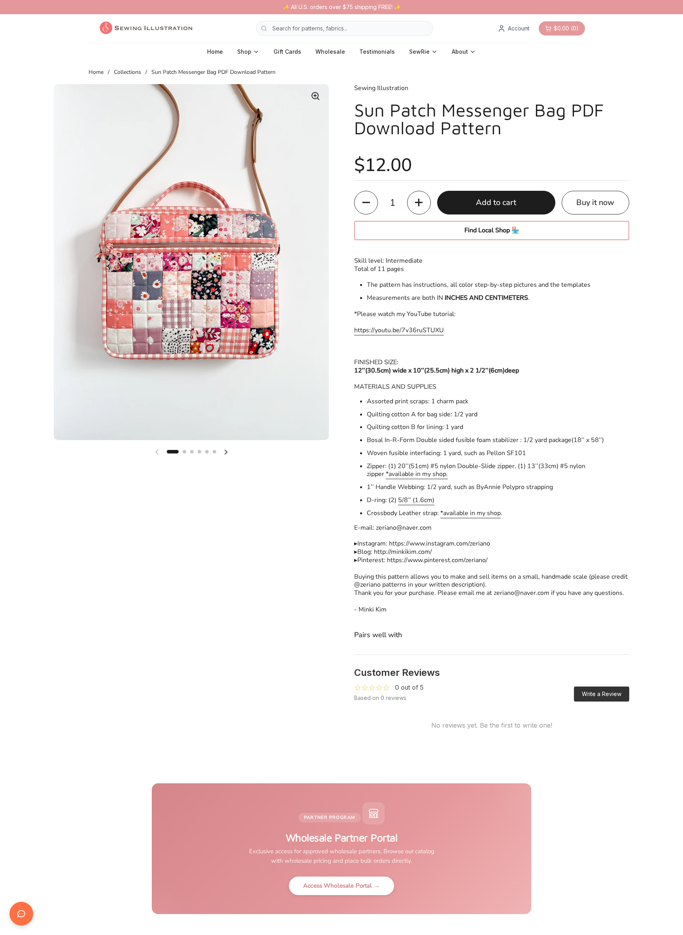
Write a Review (601, 693)
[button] (173, 451)
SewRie (419, 51)
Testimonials (377, 51)
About (460, 51)
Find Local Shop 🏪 (491, 230)
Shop (244, 51)
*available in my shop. (417, 474)
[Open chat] (21, 914)
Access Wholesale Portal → (341, 886)
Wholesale (330, 51)
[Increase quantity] (419, 202)
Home (215, 51)
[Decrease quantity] (366, 202)
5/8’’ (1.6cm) (416, 500)
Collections (127, 72)
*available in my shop (470, 513)
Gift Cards (287, 51)
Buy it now (595, 202)
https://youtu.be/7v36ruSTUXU (399, 330)
